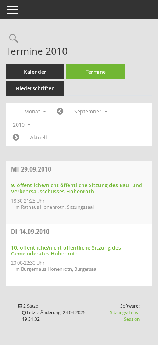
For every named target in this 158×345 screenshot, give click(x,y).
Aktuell (38, 137)
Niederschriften (35, 88)
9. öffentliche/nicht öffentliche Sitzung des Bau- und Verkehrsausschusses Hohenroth (76, 188)
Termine (96, 71)
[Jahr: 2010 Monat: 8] (60, 111)
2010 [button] (19, 124)
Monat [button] (33, 111)
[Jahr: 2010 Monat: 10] (16, 137)
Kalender (35, 71)
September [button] (88, 111)
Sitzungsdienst (125, 315)
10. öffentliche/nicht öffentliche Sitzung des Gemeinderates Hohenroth (66, 250)
